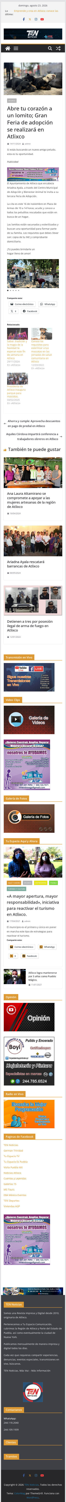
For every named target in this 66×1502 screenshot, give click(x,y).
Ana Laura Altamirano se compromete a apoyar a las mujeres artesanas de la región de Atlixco (31, 500)
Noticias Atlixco (12, 1172)
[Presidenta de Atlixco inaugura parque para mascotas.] (17, 379)
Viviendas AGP (12, 1206)
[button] (7, 290)
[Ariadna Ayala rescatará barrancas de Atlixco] (33, 528)
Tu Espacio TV (11, 1156)
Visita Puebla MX (13, 1167)
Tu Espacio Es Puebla (16, 1161)
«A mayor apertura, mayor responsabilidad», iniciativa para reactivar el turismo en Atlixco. (33, 905)
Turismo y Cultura (16, 889)
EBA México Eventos (15, 1195)
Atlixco (11, 100)
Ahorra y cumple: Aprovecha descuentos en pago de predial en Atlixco (34, 423)
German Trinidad (13, 1150)
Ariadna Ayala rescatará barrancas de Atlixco (25, 563)
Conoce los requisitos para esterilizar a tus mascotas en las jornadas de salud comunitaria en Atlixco (41, 351)
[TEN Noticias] (8, 48)
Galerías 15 (10, 1184)
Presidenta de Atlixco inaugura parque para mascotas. (16, 391)
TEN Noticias (11, 1145)
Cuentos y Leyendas (15, 1178)
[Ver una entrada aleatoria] (58, 48)
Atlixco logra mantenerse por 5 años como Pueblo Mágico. (42, 976)
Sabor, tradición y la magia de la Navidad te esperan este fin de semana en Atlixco (17, 350)
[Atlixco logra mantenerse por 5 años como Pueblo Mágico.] (15, 979)
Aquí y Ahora (14, 883)
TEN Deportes (11, 1200)
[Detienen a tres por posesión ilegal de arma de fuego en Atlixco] (33, 588)
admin (28, 143)
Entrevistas (40, 883)
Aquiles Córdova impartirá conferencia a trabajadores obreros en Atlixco (32, 436)
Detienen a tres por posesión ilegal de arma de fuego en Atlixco (30, 625)
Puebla (53, 883)
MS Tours (9, 1189)
